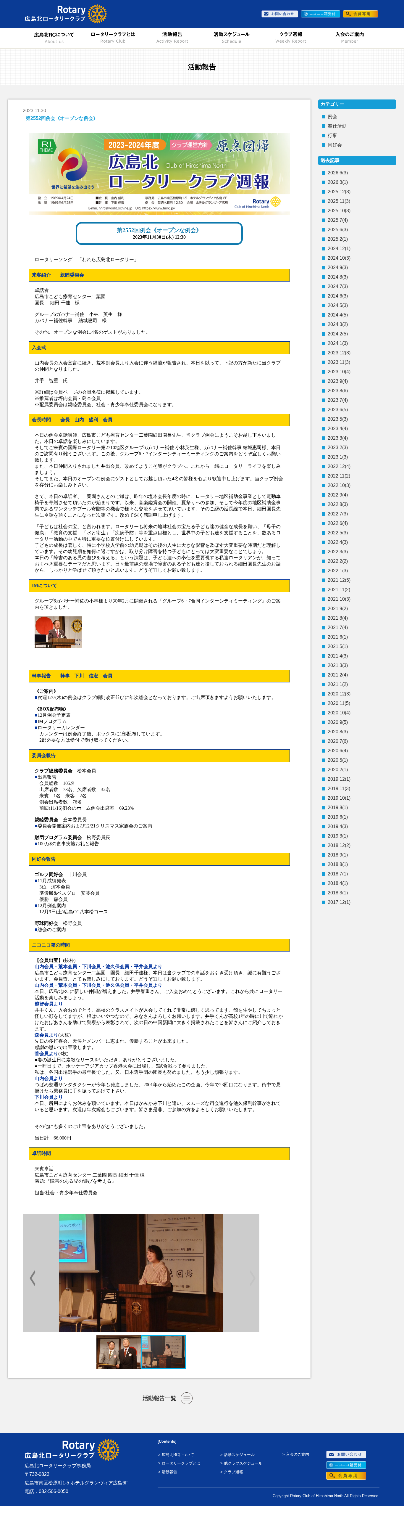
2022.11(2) (339, 475)
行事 (332, 135)
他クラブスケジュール (243, 1463)
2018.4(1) (338, 883)
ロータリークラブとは (181, 1463)
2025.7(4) (338, 220)
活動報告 (169, 1472)
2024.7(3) (338, 286)
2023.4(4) (338, 428)
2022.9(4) (338, 494)
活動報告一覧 (159, 1398)
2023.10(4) (339, 371)
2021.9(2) (338, 608)
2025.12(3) (339, 191)
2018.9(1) (338, 854)
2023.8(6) (338, 390)
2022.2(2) (338, 561)
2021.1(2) (338, 684)
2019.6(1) (338, 816)
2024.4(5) (338, 314)
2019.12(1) (339, 779)
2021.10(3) (339, 599)
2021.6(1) (338, 636)
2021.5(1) (338, 646)
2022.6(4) (338, 523)
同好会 (335, 144)
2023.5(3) (338, 419)
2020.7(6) (338, 741)
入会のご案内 (297, 1454)
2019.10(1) (339, 798)
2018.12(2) (339, 845)
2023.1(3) (338, 456)
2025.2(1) (338, 239)
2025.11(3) (339, 201)
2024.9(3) (338, 267)
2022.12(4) (339, 466)
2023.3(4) (338, 438)
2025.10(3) (339, 210)
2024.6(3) (338, 295)
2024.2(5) (338, 333)
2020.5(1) (338, 760)
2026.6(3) (338, 172)
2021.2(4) (338, 674)
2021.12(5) (339, 580)
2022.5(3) (338, 532)
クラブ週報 (233, 1472)
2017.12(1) (339, 902)
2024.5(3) (338, 305)
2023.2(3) (338, 447)
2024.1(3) (338, 343)
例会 (332, 116)
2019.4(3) (338, 826)
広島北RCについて (178, 1454)
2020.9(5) (338, 722)
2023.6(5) (338, 409)
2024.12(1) (339, 248)
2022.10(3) (339, 485)
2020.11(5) (339, 703)
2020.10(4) (339, 712)
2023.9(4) (338, 381)
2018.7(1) (338, 873)
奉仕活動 (337, 125)
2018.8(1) (338, 864)
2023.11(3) (339, 362)
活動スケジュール (239, 1454)
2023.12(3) (339, 352)
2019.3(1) (338, 835)
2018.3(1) (338, 892)
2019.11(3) (339, 788)
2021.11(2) (339, 589)
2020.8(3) (338, 731)
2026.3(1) (338, 182)
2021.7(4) (338, 627)
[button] (251, 1278)
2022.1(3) (338, 570)
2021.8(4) (338, 618)
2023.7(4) (338, 400)
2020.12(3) (339, 693)
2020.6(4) (338, 750)
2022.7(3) (338, 513)
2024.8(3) (338, 276)
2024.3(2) (338, 324)
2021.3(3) (338, 665)
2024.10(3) (339, 258)
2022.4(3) (338, 542)
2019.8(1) (338, 807)
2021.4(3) (338, 655)
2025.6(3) (338, 229)
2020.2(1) (338, 769)
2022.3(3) (338, 551)
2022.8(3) (338, 504)
